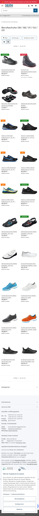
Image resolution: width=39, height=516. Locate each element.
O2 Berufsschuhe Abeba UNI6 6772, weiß (28, 296)
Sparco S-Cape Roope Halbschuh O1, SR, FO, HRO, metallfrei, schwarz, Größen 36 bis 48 (28, 136)
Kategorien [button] (5, 387)
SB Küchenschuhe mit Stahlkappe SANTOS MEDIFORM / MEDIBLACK (9, 71)
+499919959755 (12, 430)
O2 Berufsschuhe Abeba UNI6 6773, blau (8, 296)
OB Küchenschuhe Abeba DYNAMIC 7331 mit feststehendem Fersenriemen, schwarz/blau (9, 232)
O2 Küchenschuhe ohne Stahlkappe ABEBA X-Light (29, 264)
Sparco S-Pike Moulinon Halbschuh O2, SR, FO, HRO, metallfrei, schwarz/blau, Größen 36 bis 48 (9, 168)
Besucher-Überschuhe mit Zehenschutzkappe (9, 104)
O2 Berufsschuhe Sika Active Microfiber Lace (27, 360)
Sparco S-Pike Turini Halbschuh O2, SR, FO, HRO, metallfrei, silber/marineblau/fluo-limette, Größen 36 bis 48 (9, 200)
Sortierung (15, 38)
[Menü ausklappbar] (2, 5)
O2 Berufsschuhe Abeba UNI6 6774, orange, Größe (28, 328)
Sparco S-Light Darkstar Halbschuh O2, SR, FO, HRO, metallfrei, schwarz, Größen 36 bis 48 (28, 200)
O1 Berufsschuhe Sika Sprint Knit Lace (8, 360)
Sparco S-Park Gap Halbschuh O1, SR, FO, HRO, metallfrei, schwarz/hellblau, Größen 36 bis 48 (9, 136)
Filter (6, 38)
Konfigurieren (19, 504)
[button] (28, 6)
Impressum (6, 494)
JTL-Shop (22, 513)
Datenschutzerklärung (18, 494)
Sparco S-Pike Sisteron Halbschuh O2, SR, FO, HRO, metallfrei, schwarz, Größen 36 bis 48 (28, 168)
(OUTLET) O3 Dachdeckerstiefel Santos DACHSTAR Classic (28, 71)
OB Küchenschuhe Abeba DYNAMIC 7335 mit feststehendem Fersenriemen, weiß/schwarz (9, 264)
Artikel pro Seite (29, 38)
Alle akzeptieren (19, 499)
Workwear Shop (21, 443)
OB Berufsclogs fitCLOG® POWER (28, 104)
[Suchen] (35, 10)
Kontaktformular (32, 464)
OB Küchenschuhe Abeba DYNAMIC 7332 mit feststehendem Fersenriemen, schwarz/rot (29, 232)
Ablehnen (19, 509)
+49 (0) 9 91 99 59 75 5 (14, 429)
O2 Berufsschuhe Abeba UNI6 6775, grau (8, 328)
